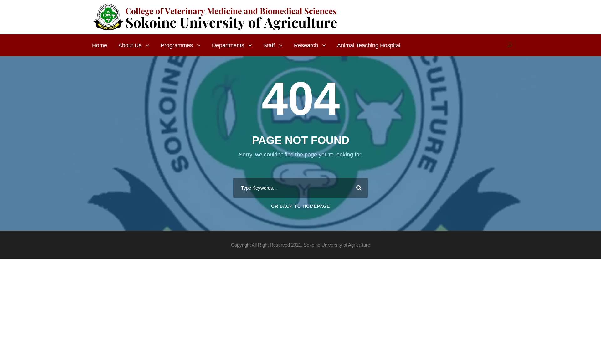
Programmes (177, 45)
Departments (228, 45)
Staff (269, 45)
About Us (129, 45)
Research (306, 45)
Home (99, 45)
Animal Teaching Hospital (368, 45)
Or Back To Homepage (300, 206)
